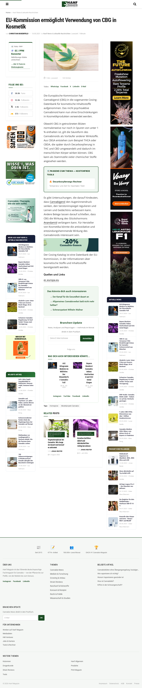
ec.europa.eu (51, 280)
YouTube (66, 396)
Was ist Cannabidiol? (105, 581)
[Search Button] (134, 4)
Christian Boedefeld (18, 34)
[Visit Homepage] (69, 4)
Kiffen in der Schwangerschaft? (109, 585)
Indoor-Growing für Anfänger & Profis (55, 434)
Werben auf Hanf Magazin (13, 630)
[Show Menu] (7, 4)
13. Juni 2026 (90, 386)
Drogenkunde (8, 666)
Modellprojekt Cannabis (70, 406)
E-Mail (83, 86)
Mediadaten (7, 633)
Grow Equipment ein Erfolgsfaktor (85, 434)
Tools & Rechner (9, 645)
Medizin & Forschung (59, 574)
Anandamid (50, 222)
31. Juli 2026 (83, 453)
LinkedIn (76, 86)
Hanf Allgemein (77, 661)
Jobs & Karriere (9, 641)
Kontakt (129, 684)
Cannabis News (57, 570)
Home (8, 13)
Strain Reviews (56, 582)
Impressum (103, 684)
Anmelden (87, 338)
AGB (122, 684)
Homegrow (54, 406)
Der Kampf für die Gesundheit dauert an (71, 297)
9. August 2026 (54, 455)
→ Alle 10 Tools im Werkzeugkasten (18, 65)
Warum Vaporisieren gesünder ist (110, 577)
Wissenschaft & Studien (60, 598)
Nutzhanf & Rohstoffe (59, 586)
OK (41, 618)
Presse (136, 684)
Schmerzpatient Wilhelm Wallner (68, 310)
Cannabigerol (57, 201)
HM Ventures (8, 637)
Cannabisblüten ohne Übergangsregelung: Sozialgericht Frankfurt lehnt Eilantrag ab (118, 570)
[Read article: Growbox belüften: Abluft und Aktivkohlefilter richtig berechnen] (85, 428)
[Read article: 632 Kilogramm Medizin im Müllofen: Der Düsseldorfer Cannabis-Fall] (52, 365)
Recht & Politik (56, 594)
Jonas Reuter (56, 451)
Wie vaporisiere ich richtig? (107, 574)
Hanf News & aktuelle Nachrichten (25, 13)
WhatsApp (55, 86)
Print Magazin (76, 670)
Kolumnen (7, 661)
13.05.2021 (36, 34)
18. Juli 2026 (64, 386)
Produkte (74, 666)
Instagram (57, 396)
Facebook (64, 86)
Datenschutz (114, 684)
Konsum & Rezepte (58, 590)
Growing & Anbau (57, 578)
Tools (5, 674)
